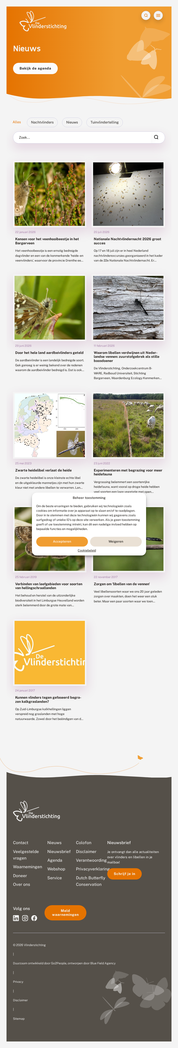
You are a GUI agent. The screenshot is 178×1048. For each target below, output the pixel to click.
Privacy (18, 981)
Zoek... (24, 138)
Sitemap (19, 1018)
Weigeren (116, 541)
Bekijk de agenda (35, 68)
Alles (17, 122)
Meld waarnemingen (65, 913)
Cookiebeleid (87, 550)
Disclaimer (20, 1000)
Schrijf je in (124, 874)
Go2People (58, 963)
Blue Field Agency (102, 963)
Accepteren (62, 541)
